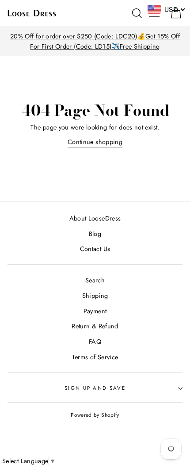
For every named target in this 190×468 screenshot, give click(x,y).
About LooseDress (95, 218)
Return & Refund (95, 326)
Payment (95, 311)
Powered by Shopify (95, 415)
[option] (95, 41)
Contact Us (95, 248)
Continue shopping (95, 141)
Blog (95, 233)
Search (95, 280)
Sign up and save (95, 388)
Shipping (95, 295)
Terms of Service (95, 357)
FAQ (95, 341)
